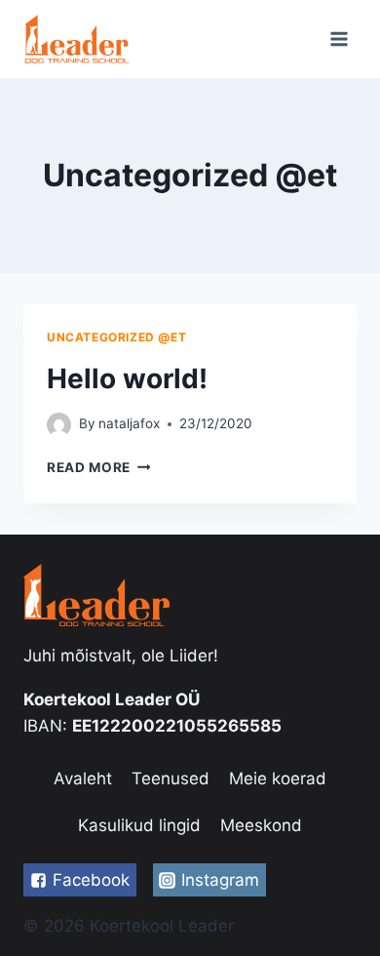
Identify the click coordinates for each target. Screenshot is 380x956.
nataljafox (129, 423)
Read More (89, 467)
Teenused (170, 778)
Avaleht (83, 778)
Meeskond (261, 825)
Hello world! (127, 378)
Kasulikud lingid (139, 825)
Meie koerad (277, 778)
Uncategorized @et (116, 337)
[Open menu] (339, 38)
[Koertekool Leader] (77, 38)
